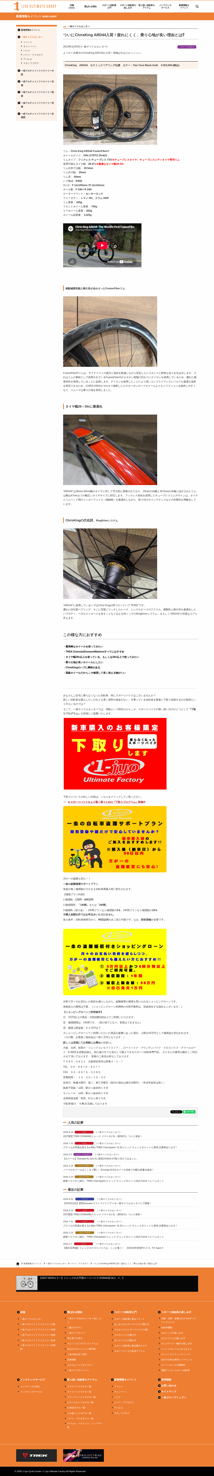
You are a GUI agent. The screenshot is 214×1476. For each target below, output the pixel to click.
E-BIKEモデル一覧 (76, 1407)
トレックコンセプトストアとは (82, 1343)
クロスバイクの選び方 (125, 1335)
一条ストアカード (76, 1333)
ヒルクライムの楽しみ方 (173, 1338)
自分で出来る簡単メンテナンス (176, 1359)
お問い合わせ (168, 1385)
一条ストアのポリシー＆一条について (84, 1320)
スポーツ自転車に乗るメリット (129, 1319)
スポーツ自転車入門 (109, 6)
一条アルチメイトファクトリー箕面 (37, 94)
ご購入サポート (75, 1327)
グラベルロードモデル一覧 (80, 1402)
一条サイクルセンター (32, 37)
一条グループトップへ (173, 1397)
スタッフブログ (31, 63)
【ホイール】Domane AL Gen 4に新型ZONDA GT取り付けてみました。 (101, 1158)
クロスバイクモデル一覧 (79, 1386)
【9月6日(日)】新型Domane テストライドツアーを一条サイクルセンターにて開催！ (107, 1203)
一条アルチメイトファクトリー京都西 (37, 115)
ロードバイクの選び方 (125, 1340)
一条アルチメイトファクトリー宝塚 (37, 105)
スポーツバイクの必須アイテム (129, 1351)
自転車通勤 (166, 1327)
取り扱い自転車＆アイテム (146, 6)
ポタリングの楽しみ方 (172, 1333)
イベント (27, 42)
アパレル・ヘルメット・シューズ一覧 (84, 1425)
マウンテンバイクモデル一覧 (81, 1397)
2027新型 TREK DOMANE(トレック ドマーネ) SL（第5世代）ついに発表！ (102, 1136)
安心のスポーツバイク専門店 (81, 1349)
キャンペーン (30, 46)
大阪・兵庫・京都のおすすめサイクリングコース (178, 1320)
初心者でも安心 (75, 1338)
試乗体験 (71, 1359)
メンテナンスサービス (165, 6)
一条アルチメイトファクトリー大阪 (37, 72)
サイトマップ (168, 1391)
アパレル (27, 59)
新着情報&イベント (30, 30)
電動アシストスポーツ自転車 (175, 1370)
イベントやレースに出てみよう (176, 1349)
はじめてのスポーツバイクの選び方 (131, 1324)
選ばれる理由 (90, 6)
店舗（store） (71, 6)
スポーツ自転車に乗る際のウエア (130, 1345)
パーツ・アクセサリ (33, 55)
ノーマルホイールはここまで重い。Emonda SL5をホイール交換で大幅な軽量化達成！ (108, 1169)
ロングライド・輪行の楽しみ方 (176, 1343)
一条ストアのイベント (78, 1370)
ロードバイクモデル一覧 (79, 1391)
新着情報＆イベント (184, 6)
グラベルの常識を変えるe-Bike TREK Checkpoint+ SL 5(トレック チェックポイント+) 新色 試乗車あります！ (120, 1147)
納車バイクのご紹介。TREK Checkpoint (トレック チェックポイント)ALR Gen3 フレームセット (113, 1181)
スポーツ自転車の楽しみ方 (128, 6)
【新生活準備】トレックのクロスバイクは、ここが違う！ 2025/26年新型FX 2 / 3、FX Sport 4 (113, 1248)
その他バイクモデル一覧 (79, 1413)
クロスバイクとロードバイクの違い (131, 1329)
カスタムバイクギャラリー (80, 1365)
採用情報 (166, 1379)
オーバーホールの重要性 (173, 1365)
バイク (26, 50)
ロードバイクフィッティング (175, 1354)
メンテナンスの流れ (30, 1386)
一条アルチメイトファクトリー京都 (37, 83)
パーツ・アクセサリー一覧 (80, 1418)
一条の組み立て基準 (77, 1354)
